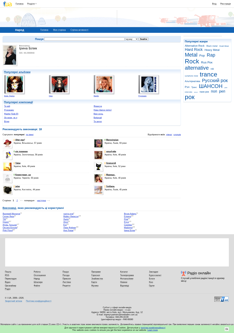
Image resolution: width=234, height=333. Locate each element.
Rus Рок (206, 62)
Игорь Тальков (10, 225)
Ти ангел (98, 121)
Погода (66, 275)
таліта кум (68, 214)
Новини (123, 282)
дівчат (169, 134)
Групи (151, 285)
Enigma (127, 216)
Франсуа (98, 106)
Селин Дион (8, 216)
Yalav (18, 163)
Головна (19, 4)
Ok (226, 329)
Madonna (128, 228)
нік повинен (21, 151)
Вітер (6, 121)
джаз (225, 87)
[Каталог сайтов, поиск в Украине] (221, 298)
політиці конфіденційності (153, 327)
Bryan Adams (130, 214)
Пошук (66, 272)
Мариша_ (111, 175)
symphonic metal (191, 76)
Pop (202, 55)
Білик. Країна (9, 96)
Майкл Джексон (70, 216)
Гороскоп (95, 275)
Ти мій (7, 106)
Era (65, 225)
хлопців (177, 134)
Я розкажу (142, 96)
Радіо (7, 289)
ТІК (4, 219)
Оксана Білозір (10, 228)
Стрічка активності (79, 30)
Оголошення (40, 275)
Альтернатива (192, 81)
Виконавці (9, 208)
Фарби (96, 96)
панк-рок (204, 91)
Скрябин (128, 225)
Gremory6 (111, 163)
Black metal (211, 46)
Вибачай (98, 117)
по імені (29, 134)
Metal (191, 55)
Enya (126, 222)
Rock (192, 61)
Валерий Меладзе (11, 214)
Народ (37, 278)
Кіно (151, 282)
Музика (94, 285)
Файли (37, 285)
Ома (51, 96)
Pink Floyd (8, 230)
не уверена (29, 52)
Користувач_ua (23, 175)
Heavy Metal (212, 49)
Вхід (214, 4)
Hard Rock (194, 49)
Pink (126, 219)
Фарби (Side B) (11, 114)
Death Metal (224, 46)
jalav (17, 186)
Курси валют (155, 275)
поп (214, 91)
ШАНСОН (211, 86)
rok (212, 68)
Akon (65, 222)
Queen (6, 222)
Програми (96, 272)
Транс (194, 87)
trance (208, 74)
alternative (197, 68)
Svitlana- (110, 186)
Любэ (66, 219)
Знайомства (97, 278)
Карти (94, 282)
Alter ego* (20, 140)
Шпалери (38, 282)
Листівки (67, 282)
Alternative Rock (195, 45)
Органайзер (10, 285)
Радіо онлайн (199, 273)
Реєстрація (225, 4)
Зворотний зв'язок (13, 301)
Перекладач (11, 278)
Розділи (31, 4)
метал (196, 92)
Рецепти (66, 285)
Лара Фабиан (69, 228)
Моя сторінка (59, 30)
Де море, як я (10, 117)
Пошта (8, 272)
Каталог (124, 272)
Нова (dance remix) (103, 110)
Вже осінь (98, 114)
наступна (41, 200)
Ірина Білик (129, 230)
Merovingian (112, 140)
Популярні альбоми (17, 72)
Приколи (67, 278)
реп (222, 91)
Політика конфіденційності (38, 301)
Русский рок (215, 80)
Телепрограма (127, 275)
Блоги (152, 278)
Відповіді (124, 285)
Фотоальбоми (126, 278)
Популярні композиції (18, 102)
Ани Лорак (68, 230)
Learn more (152, 330)
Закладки (153, 272)
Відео (7, 282)
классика (188, 92)
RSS (7, 275)
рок (190, 97)
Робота (37, 272)
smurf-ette (111, 151)
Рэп (187, 87)
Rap (211, 55)
